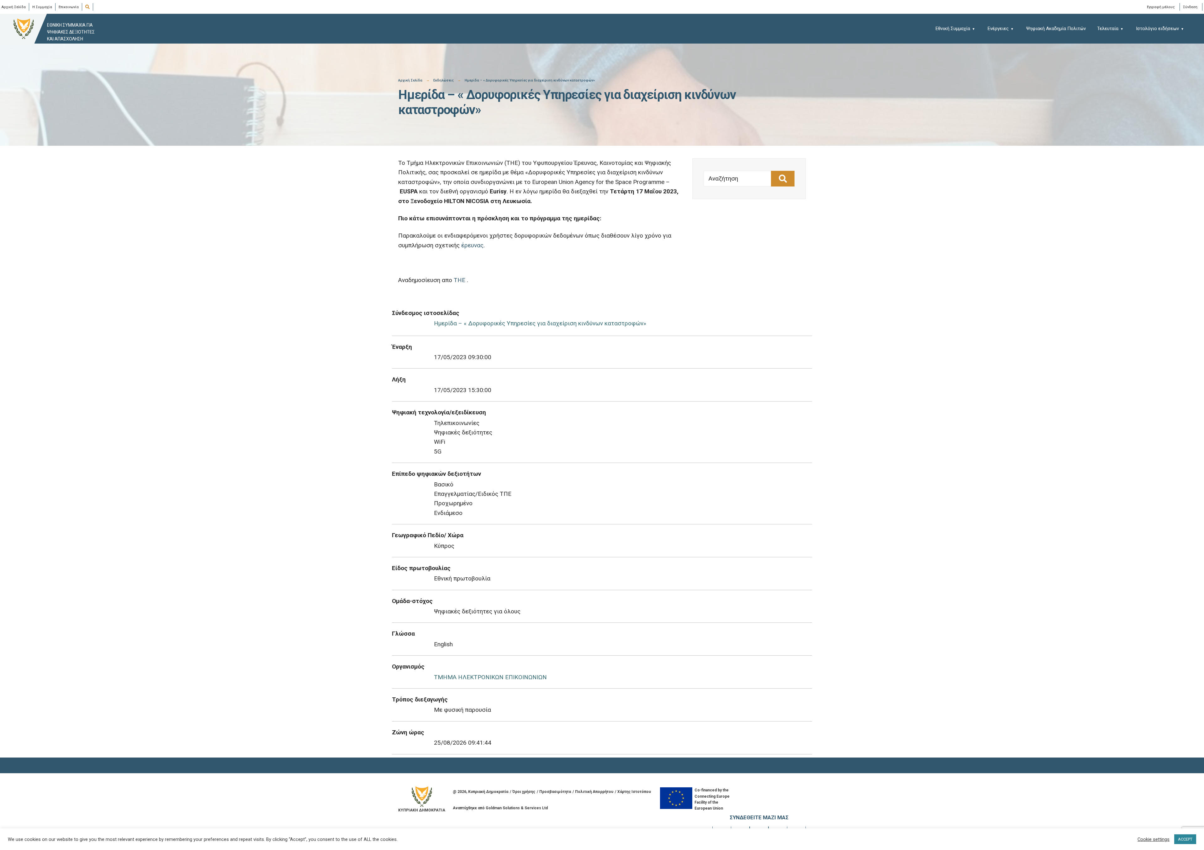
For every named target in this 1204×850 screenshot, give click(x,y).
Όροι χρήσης (523, 792)
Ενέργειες (998, 28)
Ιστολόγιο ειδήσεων (1157, 28)
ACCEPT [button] (1185, 839)
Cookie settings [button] (1154, 839)
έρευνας (472, 245)
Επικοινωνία (69, 7)
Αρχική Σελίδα (14, 7)
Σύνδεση (1190, 7)
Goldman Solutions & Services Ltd (517, 808)
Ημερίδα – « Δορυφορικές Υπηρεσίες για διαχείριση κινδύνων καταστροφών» (540, 323)
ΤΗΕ (459, 280)
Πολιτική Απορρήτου (594, 792)
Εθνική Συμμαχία (953, 28)
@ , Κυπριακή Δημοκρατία (480, 792)
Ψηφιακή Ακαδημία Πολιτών (1056, 28)
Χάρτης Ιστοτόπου (634, 792)
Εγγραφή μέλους (1161, 7)
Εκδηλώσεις (443, 80)
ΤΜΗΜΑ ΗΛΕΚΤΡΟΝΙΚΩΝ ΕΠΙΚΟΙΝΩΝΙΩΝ (490, 677)
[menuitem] (958, 28)
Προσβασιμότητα (555, 792)
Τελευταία (1107, 28)
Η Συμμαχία (42, 7)
